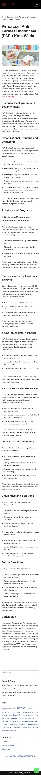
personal (28, 721)
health (3, 718)
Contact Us (6, 749)
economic (5, 715)
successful (16, 727)
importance (14, 718)
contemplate (34, 712)
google (28, 715)
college (4, 712)
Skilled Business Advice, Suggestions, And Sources (20, 685)
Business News (12, 17)
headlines (34, 715)
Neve (11, 773)
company (19, 712)
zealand (13, 730)
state (33, 724)
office (19, 721)
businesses (30, 708)
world (9, 730)
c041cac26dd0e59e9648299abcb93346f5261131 (19, 756)
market (9, 721)
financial (22, 715)
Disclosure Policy (8, 745)
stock (37, 724)
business (19, 708)
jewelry (33, 718)
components (26, 712)
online (24, 721)
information (21, 718)
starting (29, 724)
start (24, 724)
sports (20, 724)
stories (4, 727)
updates (4, 730)
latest (4, 721)
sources (16, 724)
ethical (10, 715)
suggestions (24, 727)
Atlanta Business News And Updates (15, 689)
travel (36, 727)
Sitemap (5, 742)
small (4, 724)
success (9, 727)
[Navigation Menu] (36, 4)
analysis (4, 708)
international (28, 718)
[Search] (36, 672)
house (7, 718)
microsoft (15, 721)
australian (9, 708)
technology (31, 727)
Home (4, 17)
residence (34, 721)
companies (11, 712)
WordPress (28, 773)
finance (16, 715)
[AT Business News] (8, 5)
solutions (9, 724)
